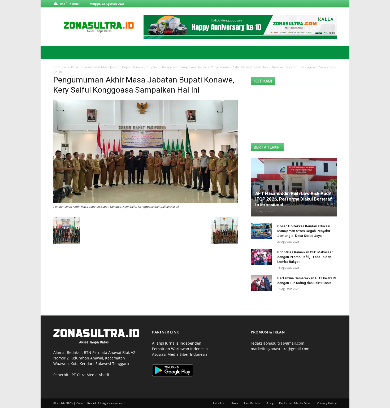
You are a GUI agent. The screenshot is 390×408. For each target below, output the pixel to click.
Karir (235, 403)
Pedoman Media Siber (295, 403)
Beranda (59, 67)
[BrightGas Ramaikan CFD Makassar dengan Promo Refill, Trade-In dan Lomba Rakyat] (261, 257)
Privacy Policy (327, 403)
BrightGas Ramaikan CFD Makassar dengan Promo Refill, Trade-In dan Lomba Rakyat (305, 257)
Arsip (270, 403)
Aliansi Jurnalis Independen (176, 343)
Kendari (87, 363)
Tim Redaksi (252, 403)
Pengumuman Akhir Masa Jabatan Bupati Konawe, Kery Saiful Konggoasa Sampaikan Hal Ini (138, 67)
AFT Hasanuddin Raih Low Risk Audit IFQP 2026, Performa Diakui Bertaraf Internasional (293, 199)
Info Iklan (219, 403)
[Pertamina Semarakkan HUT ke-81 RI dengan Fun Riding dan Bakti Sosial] (261, 283)
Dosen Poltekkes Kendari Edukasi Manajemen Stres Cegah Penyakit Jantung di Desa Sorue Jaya (303, 231)
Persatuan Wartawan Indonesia (180, 348)
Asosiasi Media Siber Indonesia (179, 354)
